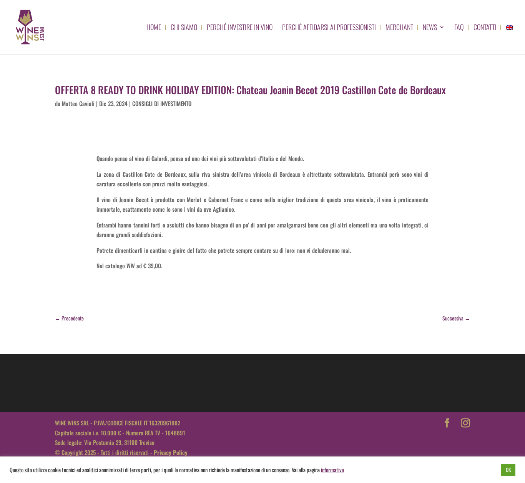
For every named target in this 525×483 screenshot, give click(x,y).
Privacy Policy (171, 452)
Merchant (399, 28)
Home (153, 28)
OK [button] (508, 469)
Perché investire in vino (239, 28)
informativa (332, 470)
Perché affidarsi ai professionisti (329, 28)
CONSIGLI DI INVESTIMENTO (161, 103)
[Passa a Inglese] (509, 39)
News (430, 28)
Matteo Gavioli (78, 103)
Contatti (484, 28)
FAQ (459, 28)
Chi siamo (184, 28)
